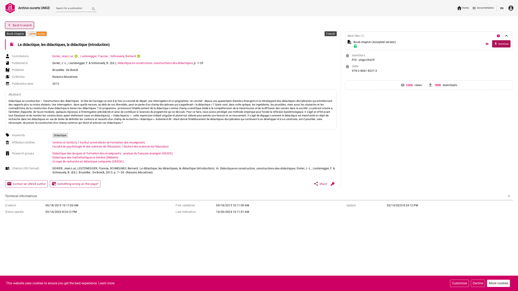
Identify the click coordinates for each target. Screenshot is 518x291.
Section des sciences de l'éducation (146, 146)
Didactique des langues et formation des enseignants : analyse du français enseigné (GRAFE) (112, 153)
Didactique (60, 135)
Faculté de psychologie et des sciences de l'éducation (87, 146)
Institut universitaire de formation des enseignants (112, 142)
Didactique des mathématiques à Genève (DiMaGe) (85, 157)
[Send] (93, 9)
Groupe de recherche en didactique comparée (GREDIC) (88, 161)
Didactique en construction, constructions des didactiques (155, 63)
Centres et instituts (65, 142)
